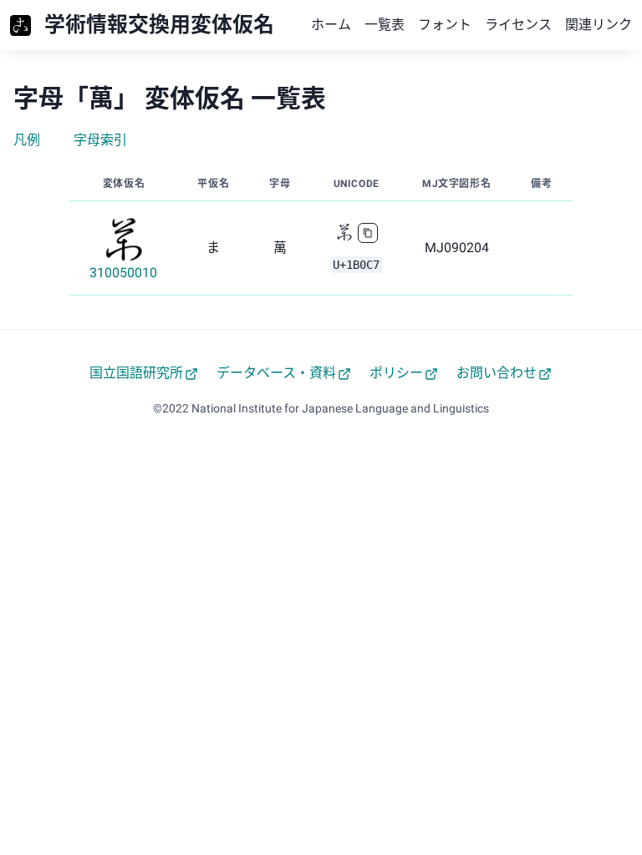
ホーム (331, 25)
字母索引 (100, 140)
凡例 (26, 140)
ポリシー (396, 373)
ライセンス (518, 25)
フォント (444, 25)
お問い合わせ (496, 373)
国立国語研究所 (136, 373)
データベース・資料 (276, 373)
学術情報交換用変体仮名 (159, 25)
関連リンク (598, 25)
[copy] (368, 233)
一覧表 (384, 25)
